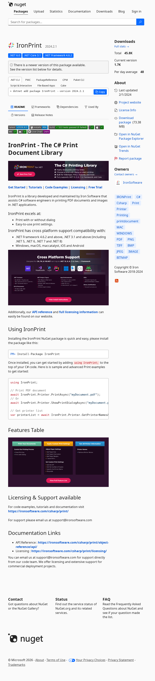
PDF (119, 239)
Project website (130, 102)
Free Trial (95, 187)
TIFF (119, 245)
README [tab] (19, 107)
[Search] (140, 22)
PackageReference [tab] (46, 80)
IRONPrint (124, 197)
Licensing (78, 187)
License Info (127, 110)
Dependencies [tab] (68, 107)
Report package (130, 158)
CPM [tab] (65, 80)
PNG (131, 239)
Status (61, 599)
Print (135, 203)
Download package (126, 120)
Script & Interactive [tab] (21, 85)
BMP (131, 245)
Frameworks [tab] (42, 107)
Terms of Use (55, 660)
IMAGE (133, 251)
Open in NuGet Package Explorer (131, 136)
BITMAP (122, 257)
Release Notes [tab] (43, 115)
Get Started (16, 187)
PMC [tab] (28, 80)
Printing (122, 215)
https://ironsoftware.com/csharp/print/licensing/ (69, 551)
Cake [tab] (63, 85)
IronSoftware (132, 182)
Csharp (122, 203)
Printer (122, 209)
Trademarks (16, 665)
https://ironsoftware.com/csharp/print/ (38, 511)
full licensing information (78, 312)
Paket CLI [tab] (79, 80)
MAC (120, 227)
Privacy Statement (121, 660)
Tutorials (35, 187)
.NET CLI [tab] (15, 80)
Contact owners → (125, 174)
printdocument (127, 221)
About (39, 660)
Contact (15, 599)
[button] (100, 92)
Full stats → (121, 46)
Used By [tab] (92, 107)
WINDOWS (124, 233)
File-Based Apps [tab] (46, 85)
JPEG (120, 251)
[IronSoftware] (118, 182)
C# (138, 197)
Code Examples (56, 187)
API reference (42, 312)
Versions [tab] (19, 115)
